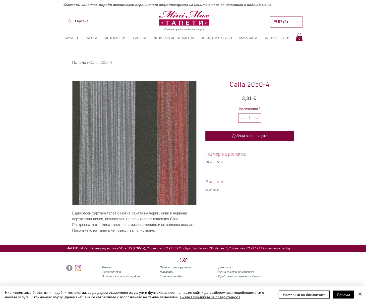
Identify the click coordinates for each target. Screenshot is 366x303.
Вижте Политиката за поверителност (210, 296)
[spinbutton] (249, 118)
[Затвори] (360, 294)
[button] (299, 37)
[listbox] (286, 22)
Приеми (343, 294)
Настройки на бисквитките (304, 294)
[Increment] (257, 118)
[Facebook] (69, 268)
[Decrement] (242, 118)
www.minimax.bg (278, 248)
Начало (79, 62)
